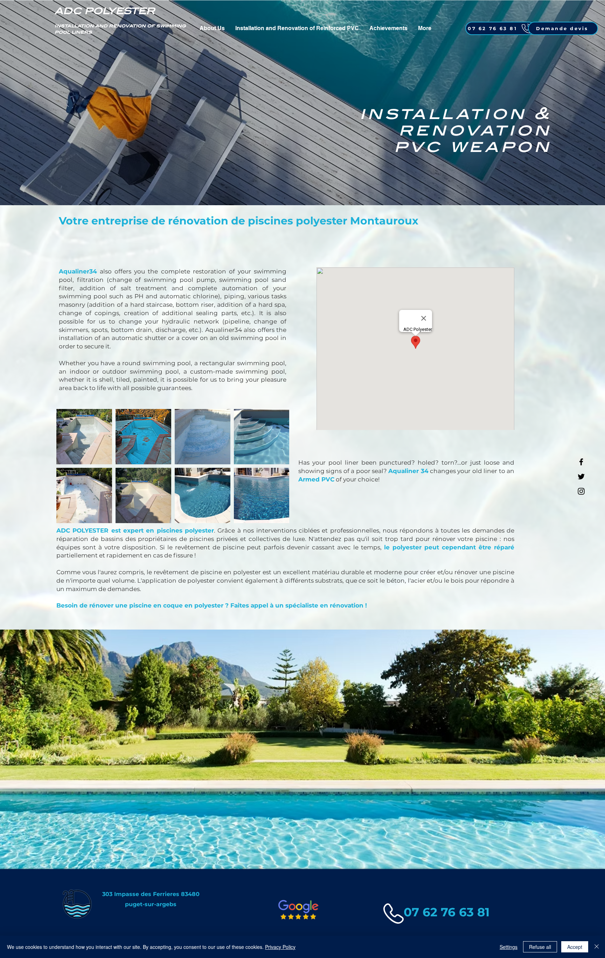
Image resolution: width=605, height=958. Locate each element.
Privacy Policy (280, 946)
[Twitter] (581, 476)
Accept (574, 946)
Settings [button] (508, 946)
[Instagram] (581, 491)
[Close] (596, 946)
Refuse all (540, 946)
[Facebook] (581, 461)
